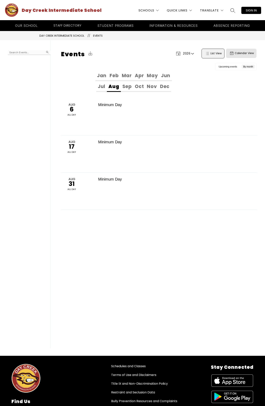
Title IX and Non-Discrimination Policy (139, 383)
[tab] (101, 75)
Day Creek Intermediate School (61, 36)
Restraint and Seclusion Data (133, 392)
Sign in (251, 10)
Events (98, 36)
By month (248, 66)
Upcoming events (228, 66)
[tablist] (133, 75)
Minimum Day (110, 105)
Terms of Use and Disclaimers (133, 375)
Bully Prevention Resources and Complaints (144, 401)
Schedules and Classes (128, 366)
